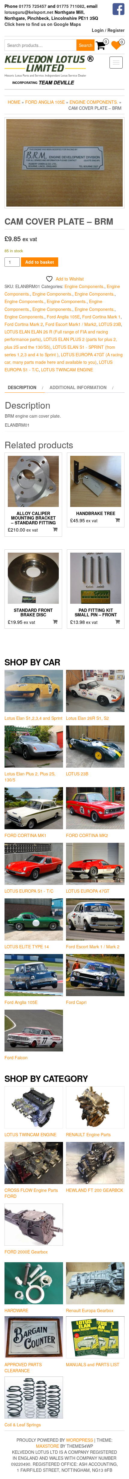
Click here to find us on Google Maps (42, 24)
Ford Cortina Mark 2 (23, 324)
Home (14, 102)
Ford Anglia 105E (45, 102)
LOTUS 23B (110, 324)
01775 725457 (32, 6)
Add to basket (39, 262)
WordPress (79, 1440)
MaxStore (47, 1446)
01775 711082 (70, 6)
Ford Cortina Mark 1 (101, 317)
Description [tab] (22, 387)
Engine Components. (94, 102)
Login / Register (108, 30)
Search (85, 45)
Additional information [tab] (78, 387)
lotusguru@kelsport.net (28, 12)
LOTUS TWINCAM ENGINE (67, 370)
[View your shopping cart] (101, 47)
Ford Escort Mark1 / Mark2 (70, 324)
